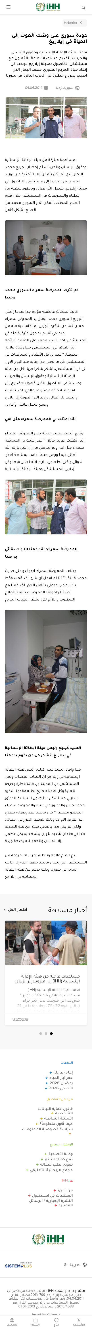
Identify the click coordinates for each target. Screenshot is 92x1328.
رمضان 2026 (61, 1083)
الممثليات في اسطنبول (52, 1195)
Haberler (70, 22)
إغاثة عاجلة (63, 1072)
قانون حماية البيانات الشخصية (55, 1110)
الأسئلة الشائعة (58, 1118)
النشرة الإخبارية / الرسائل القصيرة (51, 1202)
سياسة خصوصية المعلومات (47, 1129)
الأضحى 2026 (61, 1088)
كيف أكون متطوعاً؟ (56, 1123)
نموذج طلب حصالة (56, 1164)
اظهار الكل (17, 909)
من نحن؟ (65, 1190)
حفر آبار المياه (61, 1077)
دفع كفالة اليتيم (59, 1159)
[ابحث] (83, 7)
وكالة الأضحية (60, 1153)
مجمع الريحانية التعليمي (51, 1169)
